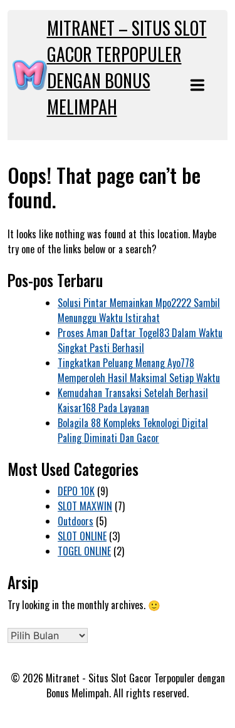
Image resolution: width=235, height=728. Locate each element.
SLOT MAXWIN (85, 505)
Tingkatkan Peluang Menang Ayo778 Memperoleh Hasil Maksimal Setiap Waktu (139, 370)
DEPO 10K (76, 490)
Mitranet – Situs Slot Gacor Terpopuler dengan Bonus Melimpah (127, 67)
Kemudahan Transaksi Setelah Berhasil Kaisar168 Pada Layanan (133, 400)
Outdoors (75, 520)
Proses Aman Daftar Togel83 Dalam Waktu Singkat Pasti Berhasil (140, 340)
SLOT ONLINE (82, 535)
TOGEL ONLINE (84, 551)
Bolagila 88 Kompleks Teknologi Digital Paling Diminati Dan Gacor (133, 430)
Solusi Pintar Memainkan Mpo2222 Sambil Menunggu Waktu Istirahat (139, 310)
